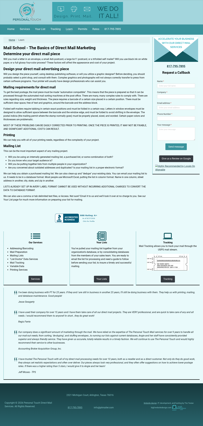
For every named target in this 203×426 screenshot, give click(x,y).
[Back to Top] (198, 420)
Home (11, 29)
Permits (82, 29)
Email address (164, 103)
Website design (150, 403)
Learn (69, 29)
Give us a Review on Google (176, 158)
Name (160, 81)
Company (162, 92)
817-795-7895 (112, 29)
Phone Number (164, 114)
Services (25, 29)
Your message (164, 125)
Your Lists (101, 279)
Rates (95, 29)
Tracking (56, 29)
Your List (40, 29)
